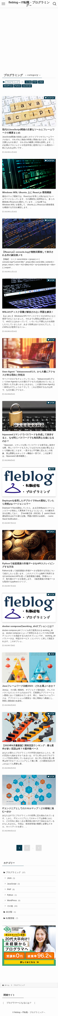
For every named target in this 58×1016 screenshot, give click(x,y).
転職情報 (12, 918)
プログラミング (15, 872)
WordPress (8, 86)
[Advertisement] (29, 38)
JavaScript (27, 86)
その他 (28, 82)
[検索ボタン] (54, 4)
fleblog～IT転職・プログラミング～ (29, 4)
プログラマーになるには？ (19, 1003)
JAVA (41, 82)
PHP (35, 82)
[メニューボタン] (3, 4)
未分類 (11, 912)
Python (17, 86)
